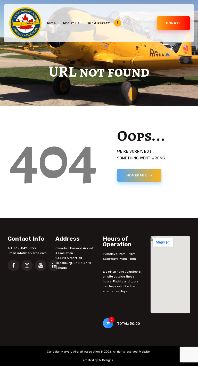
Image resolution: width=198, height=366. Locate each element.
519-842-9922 (25, 248)
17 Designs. (106, 360)
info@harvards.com (32, 253)
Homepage (136, 175)
